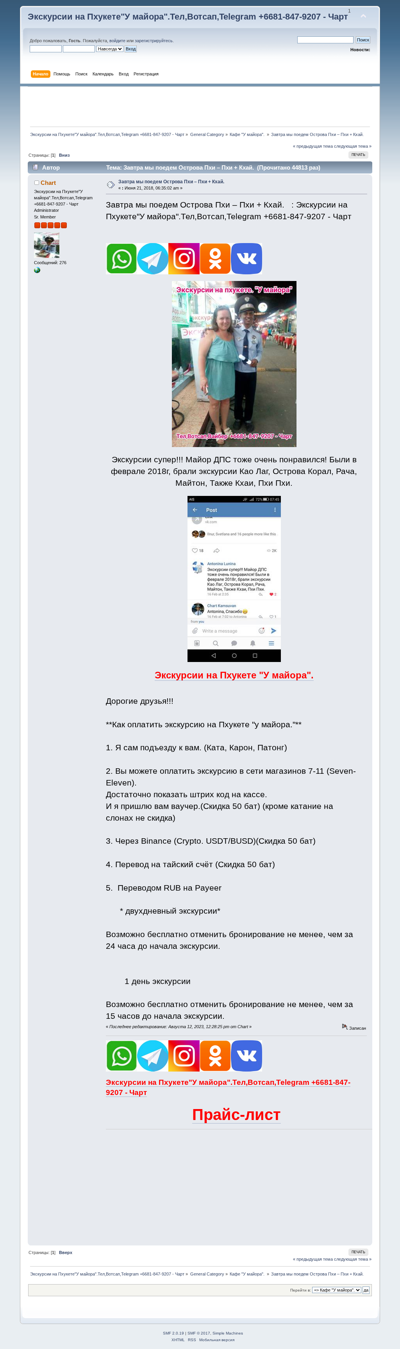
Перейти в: (300, 1290)
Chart (48, 182)
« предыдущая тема (313, 146)
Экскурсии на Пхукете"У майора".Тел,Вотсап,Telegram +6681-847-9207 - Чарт (188, 16)
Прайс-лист (236, 1114)
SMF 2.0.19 (173, 1333)
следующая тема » (352, 146)
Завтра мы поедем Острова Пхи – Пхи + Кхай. (171, 181)
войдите (117, 40)
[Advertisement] (200, 106)
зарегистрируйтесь (154, 40)
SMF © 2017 (199, 1333)
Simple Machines (227, 1333)
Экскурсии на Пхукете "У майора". (234, 675)
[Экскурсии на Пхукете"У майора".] (37, 271)
